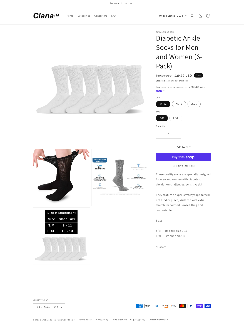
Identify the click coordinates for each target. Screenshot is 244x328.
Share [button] (163, 247)
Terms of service (119, 319)
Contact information (158, 319)
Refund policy (85, 319)
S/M (162, 118)
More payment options (184, 165)
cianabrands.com (48, 320)
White (163, 104)
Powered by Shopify (66, 320)
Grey (194, 104)
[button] (192, 16)
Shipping (160, 80)
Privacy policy (101, 319)
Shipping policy (137, 319)
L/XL (176, 118)
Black (179, 104)
